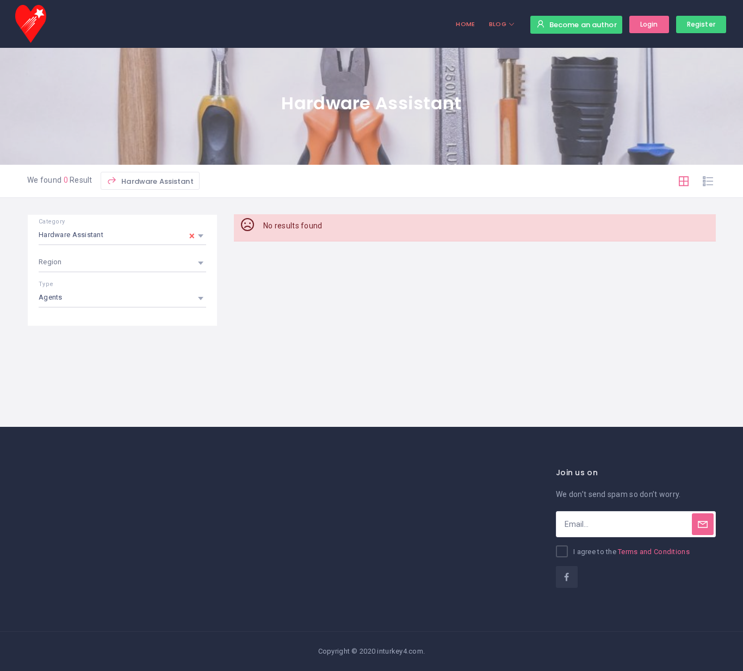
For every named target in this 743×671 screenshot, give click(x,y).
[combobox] (122, 235)
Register (701, 24)
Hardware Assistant (156, 181)
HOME (465, 24)
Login (649, 24)
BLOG (497, 24)
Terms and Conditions (654, 552)
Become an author (583, 25)
